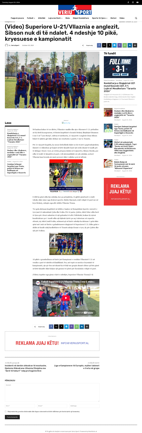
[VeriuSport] (7, 45)
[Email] (104, 45)
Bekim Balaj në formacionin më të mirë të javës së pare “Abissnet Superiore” (124, 165)
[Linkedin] (130, 45)
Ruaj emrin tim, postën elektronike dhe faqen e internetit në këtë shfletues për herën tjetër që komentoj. (44, 411)
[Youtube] (137, 2)
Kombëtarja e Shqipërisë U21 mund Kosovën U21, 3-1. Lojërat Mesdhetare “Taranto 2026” (16, 137)
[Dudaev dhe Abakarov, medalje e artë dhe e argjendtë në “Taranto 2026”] (108, 112)
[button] (136, 18)
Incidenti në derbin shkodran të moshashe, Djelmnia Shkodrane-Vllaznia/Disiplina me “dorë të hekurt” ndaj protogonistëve (26, 368)
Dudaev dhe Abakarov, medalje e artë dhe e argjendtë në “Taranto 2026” (17, 153)
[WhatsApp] (124, 45)
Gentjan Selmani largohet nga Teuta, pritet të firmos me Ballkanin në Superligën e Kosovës (16, 168)
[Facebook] (128, 2)
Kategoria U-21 (10, 21)
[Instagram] (133, 2)
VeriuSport (15, 45)
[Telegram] (114, 45)
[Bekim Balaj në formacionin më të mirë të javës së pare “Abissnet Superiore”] (108, 163)
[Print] (135, 45)
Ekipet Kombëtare (12, 129)
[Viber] (119, 45)
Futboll (9, 161)
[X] (109, 45)
